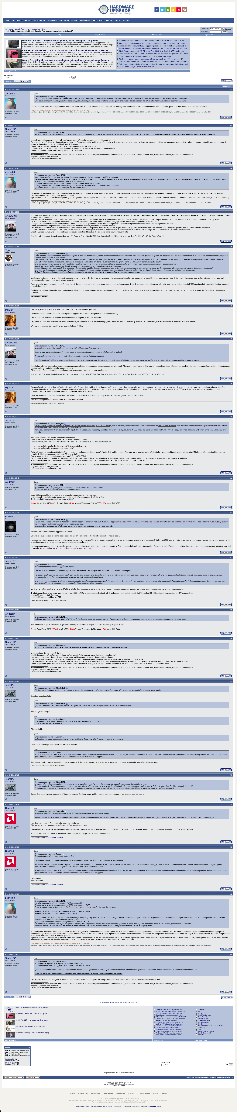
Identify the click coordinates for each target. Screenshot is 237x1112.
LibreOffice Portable (204, 1015)
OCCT (200, 1013)
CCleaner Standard (204, 1022)
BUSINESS (132, 1093)
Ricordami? (228, 29)
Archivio (213, 1077)
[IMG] (13, 1062)
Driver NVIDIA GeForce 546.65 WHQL (210, 1026)
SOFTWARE (64, 20)
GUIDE (117, 20)
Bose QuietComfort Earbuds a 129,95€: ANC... (171, 1011)
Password (204, 31)
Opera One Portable (204, 1017)
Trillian (200, 1029)
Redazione (117, 1106)
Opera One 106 (203, 1018)
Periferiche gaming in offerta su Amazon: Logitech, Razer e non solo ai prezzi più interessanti (153, 64)
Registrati (25, 35)
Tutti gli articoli (10, 71)
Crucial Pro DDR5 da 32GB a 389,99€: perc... (171, 1018)
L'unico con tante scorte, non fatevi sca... (169, 1013)
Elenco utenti (157, 35)
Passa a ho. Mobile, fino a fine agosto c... (169, 1031)
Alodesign (10, 482)
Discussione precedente (110, 1002)
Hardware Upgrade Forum (16, 29)
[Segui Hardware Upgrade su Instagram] (184, 9)
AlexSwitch (11, 215)
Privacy (93, 1106)
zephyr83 (10, 93)
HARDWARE (17, 20)
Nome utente (205, 29)
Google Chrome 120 (204, 1033)
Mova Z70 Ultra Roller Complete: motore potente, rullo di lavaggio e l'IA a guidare (60, 40)
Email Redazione (129, 1106)
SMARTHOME (98, 20)
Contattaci (190, 1077)
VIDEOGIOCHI (39, 20)
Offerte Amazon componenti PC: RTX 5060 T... (171, 1017)
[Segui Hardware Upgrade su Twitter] (162, 9)
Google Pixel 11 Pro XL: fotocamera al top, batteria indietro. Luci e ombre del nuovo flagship (65, 60)
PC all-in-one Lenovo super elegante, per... (170, 1022)
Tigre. (8, 250)
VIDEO (155, 1093)
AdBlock (109, 1106)
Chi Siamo (80, 1106)
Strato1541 (10, 129)
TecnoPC (9, 685)
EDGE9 (74, 20)
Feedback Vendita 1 (39, 838)
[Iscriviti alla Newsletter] (167, 9)
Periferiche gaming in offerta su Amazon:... (170, 1026)
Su (232, 1077)
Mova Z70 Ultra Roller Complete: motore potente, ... (32, 1007)
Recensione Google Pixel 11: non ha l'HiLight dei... (32, 1014)
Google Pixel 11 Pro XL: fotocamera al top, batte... (31, 1020)
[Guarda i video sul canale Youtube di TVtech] (178, 9)
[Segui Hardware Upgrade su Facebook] (156, 9)
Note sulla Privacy (223, 1077)
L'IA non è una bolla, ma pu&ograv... (168, 1027)
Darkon (9, 516)
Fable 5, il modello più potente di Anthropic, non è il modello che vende (145, 56)
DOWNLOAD (120, 1093)
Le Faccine (9, 1061)
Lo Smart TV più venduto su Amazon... (169, 1024)
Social (142, 1106)
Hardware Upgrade (33, 29)
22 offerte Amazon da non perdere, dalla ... (170, 1010)
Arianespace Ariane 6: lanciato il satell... (169, 1035)
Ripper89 (9, 808)
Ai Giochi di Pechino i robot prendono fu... (169, 1033)
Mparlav (9, 309)
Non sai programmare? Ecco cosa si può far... (30, 1026)
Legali (87, 1106)
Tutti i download (201, 1040)
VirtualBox (201, 1035)
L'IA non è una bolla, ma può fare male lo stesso (136, 67)
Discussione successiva (127, 1002)
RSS (137, 1106)
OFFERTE (126, 20)
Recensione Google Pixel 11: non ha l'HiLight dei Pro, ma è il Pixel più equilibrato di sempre (65, 50)
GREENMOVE (85, 20)
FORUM (109, 20)
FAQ (59, 35)
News (44, 29)
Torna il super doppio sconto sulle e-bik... (169, 1015)
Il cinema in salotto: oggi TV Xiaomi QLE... (170, 1029)
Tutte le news (121, 71)
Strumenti (226, 86)
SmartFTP (201, 1027)
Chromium (201, 1010)
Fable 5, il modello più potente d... (167, 1020)
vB (12, 1059)
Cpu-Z (200, 1024)
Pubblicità (101, 1106)
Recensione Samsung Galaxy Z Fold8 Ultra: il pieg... (32, 1032)
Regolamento (100, 35)
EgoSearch (209, 35)
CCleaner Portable (204, 1020)
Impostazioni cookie (153, 1106)
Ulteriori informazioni (160, 1100)
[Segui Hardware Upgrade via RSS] (173, 9)
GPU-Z (200, 1011)
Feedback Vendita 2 (56, 838)
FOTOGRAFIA (52, 20)
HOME (7, 20)
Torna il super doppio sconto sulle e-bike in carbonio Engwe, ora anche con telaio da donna (153, 48)
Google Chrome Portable (206, 1031)
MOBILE (28, 20)
